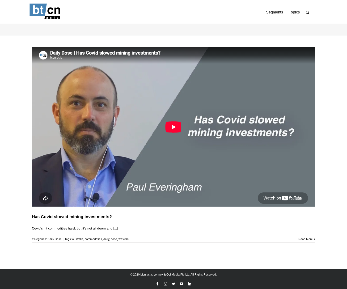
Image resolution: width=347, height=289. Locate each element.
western (123, 239)
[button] (307, 12)
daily (106, 239)
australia (77, 239)
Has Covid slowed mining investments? (72, 216)
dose (114, 239)
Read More (305, 239)
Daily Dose (54, 239)
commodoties (93, 239)
